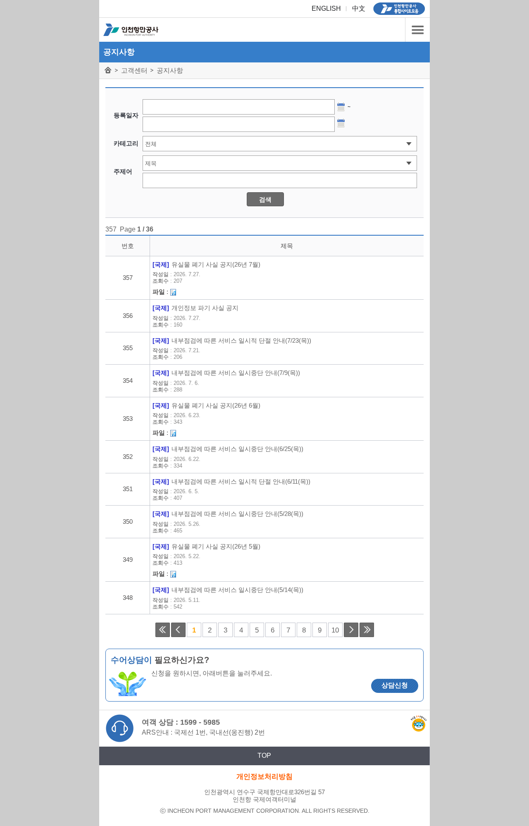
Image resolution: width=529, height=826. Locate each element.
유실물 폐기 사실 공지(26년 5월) (216, 546)
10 (335, 630)
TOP (264, 755)
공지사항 (170, 70)
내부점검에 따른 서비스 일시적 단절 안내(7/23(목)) (241, 340)
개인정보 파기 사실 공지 (205, 308)
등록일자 (126, 115)
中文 (358, 8)
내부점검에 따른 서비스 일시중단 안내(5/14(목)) (237, 590)
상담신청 (394, 685)
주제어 (123, 171)
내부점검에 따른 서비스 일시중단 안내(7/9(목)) (236, 373)
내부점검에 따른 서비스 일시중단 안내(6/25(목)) (237, 449)
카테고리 (417, 30)
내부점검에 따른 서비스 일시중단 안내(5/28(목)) (237, 514)
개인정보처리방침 (264, 777)
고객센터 (134, 70)
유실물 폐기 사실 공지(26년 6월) (216, 405)
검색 (265, 199)
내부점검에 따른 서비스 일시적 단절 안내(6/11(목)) (241, 481)
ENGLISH (326, 8)
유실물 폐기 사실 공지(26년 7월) (216, 264)
